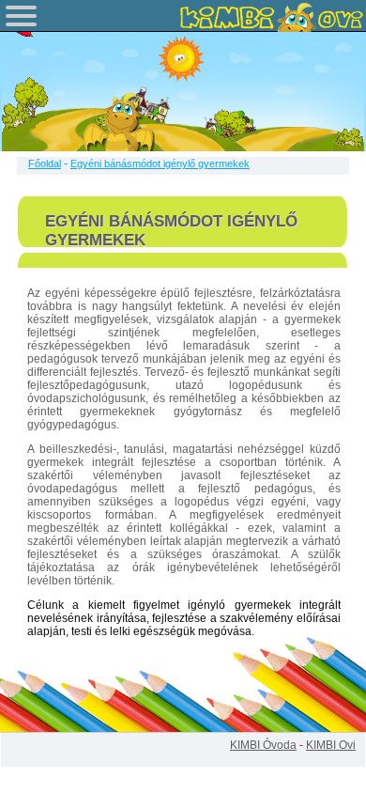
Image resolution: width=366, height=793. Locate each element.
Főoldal (44, 163)
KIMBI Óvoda (263, 745)
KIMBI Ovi (331, 745)
